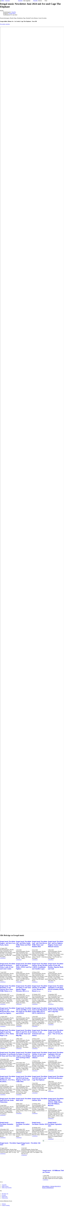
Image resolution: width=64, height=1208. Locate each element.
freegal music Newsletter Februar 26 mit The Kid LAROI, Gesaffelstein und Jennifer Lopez (39, 966)
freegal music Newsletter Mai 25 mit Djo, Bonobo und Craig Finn (56, 1009)
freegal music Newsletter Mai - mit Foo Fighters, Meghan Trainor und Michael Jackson (55, 944)
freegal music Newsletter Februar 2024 (39, 1099)
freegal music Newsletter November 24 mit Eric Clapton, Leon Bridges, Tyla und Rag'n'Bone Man (23, 1056)
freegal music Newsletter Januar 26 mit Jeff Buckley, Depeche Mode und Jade (55, 966)
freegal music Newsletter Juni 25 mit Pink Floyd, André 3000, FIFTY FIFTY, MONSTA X (39, 1010)
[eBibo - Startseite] (5, 0)
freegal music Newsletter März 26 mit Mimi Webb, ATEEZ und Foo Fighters (23, 966)
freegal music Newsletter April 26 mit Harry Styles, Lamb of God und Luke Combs (7, 966)
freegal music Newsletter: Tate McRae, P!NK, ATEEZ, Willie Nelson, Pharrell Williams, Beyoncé (56, 1102)
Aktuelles (13, 12)
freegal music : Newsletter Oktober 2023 (40, 1123)
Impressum (4, 1196)
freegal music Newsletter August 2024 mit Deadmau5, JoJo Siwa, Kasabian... (7, 1079)
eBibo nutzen (5, 1186)
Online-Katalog (6, 1205)
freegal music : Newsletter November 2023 (23, 1124)
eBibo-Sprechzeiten (7, 1187)
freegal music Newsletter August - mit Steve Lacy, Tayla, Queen (8, 943)
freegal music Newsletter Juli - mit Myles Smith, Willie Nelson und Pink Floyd (23, 944)
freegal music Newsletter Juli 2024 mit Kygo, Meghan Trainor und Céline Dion (23, 1079)
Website (4, 1204)
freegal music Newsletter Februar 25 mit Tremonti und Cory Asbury (39, 1032)
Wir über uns (5, 1193)
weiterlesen (3, 958)
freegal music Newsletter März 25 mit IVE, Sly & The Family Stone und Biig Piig (23, 1032)
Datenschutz (5, 1198)
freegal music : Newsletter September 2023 (55, 1124)
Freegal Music (12, 13)
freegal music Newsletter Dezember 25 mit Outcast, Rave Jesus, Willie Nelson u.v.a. (7, 988)
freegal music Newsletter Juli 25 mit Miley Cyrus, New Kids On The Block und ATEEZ (24, 1010)
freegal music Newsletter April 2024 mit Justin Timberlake (7, 1100)
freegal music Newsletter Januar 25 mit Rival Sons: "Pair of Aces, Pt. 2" (55, 1032)
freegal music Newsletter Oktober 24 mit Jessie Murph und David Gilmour (39, 1055)
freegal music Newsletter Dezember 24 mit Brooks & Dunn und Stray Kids (8, 1054)
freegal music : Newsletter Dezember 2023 (6, 1124)
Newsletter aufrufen (5, 24)
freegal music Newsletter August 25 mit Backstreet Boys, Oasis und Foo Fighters (7, 1010)
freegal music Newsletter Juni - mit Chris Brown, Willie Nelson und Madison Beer (39, 944)
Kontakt (4, 1195)
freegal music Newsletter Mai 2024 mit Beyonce (55, 1077)
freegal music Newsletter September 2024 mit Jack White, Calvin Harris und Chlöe (55, 1055)
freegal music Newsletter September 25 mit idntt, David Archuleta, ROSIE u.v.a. (56, 988)
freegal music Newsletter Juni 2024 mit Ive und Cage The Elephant (39, 1078)
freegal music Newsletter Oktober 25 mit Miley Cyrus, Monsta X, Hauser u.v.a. (39, 988)
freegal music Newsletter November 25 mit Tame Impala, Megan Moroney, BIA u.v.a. (23, 988)
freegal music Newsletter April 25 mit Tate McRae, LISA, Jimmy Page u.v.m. (7, 1032)
